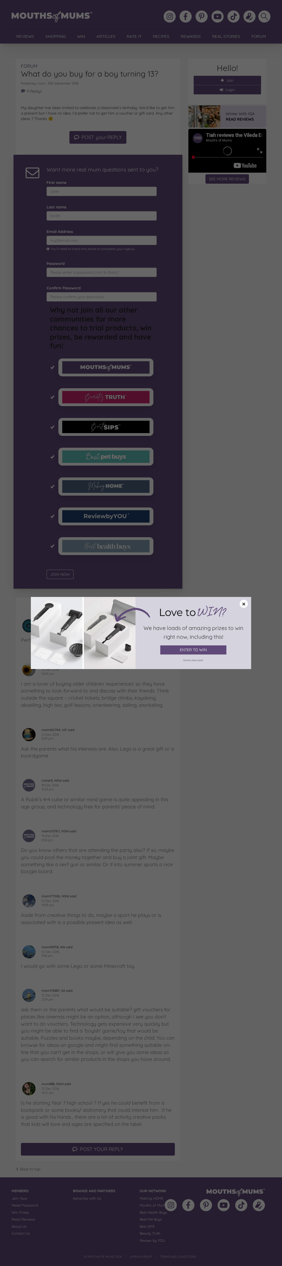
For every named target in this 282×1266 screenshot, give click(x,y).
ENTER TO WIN (193, 649)
